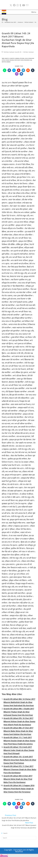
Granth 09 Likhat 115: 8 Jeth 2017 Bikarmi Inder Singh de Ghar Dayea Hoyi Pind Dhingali (19, 750)
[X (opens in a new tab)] (11, 5)
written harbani (6, 61)
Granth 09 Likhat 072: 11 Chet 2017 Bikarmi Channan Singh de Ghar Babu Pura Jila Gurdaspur (20, 769)
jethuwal (22, 58)
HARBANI (17, 58)
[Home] (2, 22)
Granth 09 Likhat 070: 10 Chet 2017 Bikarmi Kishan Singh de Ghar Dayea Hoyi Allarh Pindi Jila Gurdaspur (19, 721)
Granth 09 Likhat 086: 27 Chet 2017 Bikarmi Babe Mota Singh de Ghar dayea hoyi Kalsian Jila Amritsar (18, 731)
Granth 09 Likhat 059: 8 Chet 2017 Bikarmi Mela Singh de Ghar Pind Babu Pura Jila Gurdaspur (18, 779)
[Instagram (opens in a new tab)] (17, 5)
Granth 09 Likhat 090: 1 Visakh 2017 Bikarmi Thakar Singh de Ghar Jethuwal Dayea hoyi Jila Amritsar (19, 711)
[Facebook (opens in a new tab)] (14, 5)
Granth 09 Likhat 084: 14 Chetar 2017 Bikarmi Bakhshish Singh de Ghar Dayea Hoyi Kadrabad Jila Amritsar (19, 702)
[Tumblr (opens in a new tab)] (20, 5)
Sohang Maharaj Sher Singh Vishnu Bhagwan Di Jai (18, 60)
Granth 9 (7, 58)
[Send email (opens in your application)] (27, 5)
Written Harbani (28, 52)
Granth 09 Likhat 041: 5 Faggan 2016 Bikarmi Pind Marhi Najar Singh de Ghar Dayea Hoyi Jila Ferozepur (19, 788)
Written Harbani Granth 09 (12, 52)
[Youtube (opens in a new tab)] (23, 5)
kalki (26, 58)
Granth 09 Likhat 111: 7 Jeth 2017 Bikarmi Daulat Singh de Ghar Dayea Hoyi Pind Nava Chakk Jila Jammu (19, 740)
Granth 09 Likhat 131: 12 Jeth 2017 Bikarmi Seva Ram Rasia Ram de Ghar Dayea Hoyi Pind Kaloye (20, 759)
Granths (12, 58)
